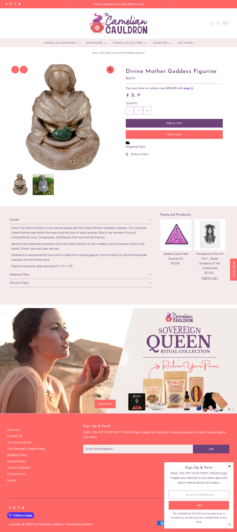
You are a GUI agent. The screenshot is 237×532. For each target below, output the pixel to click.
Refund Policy (16, 461)
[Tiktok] (19, 4)
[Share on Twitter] (133, 96)
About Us (13, 430)
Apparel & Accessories (60, 43)
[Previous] (67, 4)
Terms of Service (18, 467)
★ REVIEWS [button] (233, 269)
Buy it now (174, 134)
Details (14, 219)
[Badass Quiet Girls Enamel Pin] (175, 234)
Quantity (131, 103)
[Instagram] (11, 4)
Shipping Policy (136, 146)
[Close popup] (229, 466)
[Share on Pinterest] (138, 96)
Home (95, 53)
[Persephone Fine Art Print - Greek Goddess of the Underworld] (209, 234)
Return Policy (140, 154)
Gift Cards (185, 43)
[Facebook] (6, 4)
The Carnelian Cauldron (47, 524)
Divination (160, 43)
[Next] (170, 4)
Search (12, 480)
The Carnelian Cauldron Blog (26, 448)
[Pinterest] (15, 4)
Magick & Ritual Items (128, 43)
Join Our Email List (19, 442)
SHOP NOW (105, 404)
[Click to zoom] (110, 70)
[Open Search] (212, 23)
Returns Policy (19, 282)
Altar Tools (105, 53)
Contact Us (14, 436)
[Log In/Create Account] (218, 23)
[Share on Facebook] (128, 96)
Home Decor (94, 43)
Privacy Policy (16, 474)
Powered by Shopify (78, 524)
